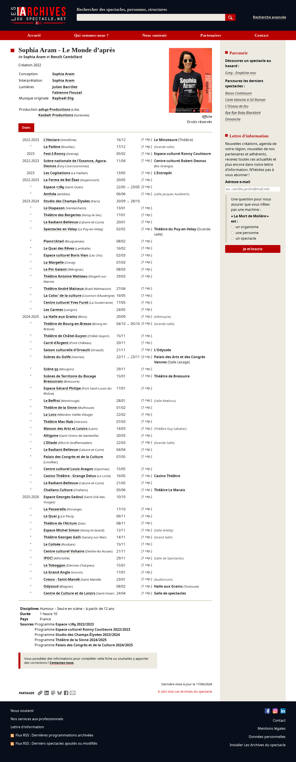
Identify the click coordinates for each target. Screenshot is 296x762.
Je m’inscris (252, 249)
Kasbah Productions (55, 115)
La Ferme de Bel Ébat (61, 179)
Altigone (51, 435)
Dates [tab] (26, 127)
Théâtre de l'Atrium (60, 523)
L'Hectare (52, 139)
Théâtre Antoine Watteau (66, 276)
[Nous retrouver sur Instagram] (275, 712)
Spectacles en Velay (60, 229)
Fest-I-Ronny (54, 153)
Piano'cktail (54, 241)
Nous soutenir (154, 35)
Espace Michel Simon (62, 530)
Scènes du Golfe (57, 356)
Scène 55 (51, 369)
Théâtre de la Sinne (60, 407)
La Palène (52, 146)
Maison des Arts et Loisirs (66, 428)
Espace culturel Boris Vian (66, 255)
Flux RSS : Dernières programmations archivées (54, 735)
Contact (262, 35)
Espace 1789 (54, 187)
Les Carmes (53, 309)
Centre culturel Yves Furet (66, 302)
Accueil (34, 35)
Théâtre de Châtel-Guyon (65, 335)
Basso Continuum (238, 93)
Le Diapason (54, 208)
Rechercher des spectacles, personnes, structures (122, 9)
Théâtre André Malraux (64, 288)
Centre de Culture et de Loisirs (69, 593)
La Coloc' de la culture (62, 295)
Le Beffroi (52, 400)
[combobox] (151, 17)
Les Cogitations (57, 173)
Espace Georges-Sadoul (63, 496)
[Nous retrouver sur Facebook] (267, 712)
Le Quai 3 (52, 516)
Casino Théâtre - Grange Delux (70, 475)
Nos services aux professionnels (37, 719)
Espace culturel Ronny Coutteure (92, 629)
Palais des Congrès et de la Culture (73, 456)
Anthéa (50, 194)
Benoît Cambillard (66, 56)
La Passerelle (55, 509)
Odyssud (51, 586)
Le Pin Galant (55, 269)
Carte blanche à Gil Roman (245, 99)
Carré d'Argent (56, 342)
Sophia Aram (34, 56)
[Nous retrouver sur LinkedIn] (283, 712)
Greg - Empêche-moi (240, 72)
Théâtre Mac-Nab (58, 421)
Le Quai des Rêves (59, 248)
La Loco (50, 414)
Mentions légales (272, 728)
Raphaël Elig (63, 98)
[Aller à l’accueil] (38, 23)
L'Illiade (50, 442)
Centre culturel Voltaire (64, 551)
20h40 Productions (54, 109)
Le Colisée (52, 544)
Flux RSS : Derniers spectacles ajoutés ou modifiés (56, 743)
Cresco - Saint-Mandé (62, 579)
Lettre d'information (27, 727)
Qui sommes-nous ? (91, 35)
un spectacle (245, 238)
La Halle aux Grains (60, 316)
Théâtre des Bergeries (62, 215)
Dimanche (233, 119)
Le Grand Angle (57, 572)
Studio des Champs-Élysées (67, 201)
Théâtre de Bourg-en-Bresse (67, 323)
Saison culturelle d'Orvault (67, 350)
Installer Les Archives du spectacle (258, 745)
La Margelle (54, 262)
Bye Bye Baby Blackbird (242, 112)
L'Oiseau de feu (236, 106)
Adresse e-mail (237, 182)
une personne (247, 233)
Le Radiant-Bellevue (61, 222)
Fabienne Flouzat (67, 92)
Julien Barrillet (64, 86)
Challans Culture (58, 489)
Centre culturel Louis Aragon (68, 468)
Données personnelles (267, 736)
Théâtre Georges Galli (62, 537)
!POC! (48, 558)
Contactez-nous (61, 663)
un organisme (247, 227)
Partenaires (210, 35)
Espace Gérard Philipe (62, 388)
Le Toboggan (54, 565)
